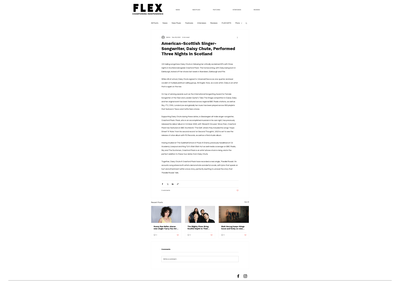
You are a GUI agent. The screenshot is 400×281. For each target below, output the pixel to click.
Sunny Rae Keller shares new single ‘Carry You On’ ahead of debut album (165, 227)
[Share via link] (178, 184)
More (237, 23)
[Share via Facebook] (162, 184)
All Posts (154, 23)
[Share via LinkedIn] (173, 184)
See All (246, 202)
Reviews (214, 23)
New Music (176, 23)
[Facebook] (238, 276)
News (165, 23)
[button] (246, 23)
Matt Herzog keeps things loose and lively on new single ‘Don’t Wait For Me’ (233, 227)
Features (189, 23)
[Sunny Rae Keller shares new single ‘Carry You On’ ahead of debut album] (166, 214)
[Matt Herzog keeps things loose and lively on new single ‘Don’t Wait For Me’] (234, 214)
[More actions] (237, 37)
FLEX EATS (226, 23)
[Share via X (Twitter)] (168, 184)
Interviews (201, 23)
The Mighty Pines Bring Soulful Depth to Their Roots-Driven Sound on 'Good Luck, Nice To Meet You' (199, 227)
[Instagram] (245, 276)
